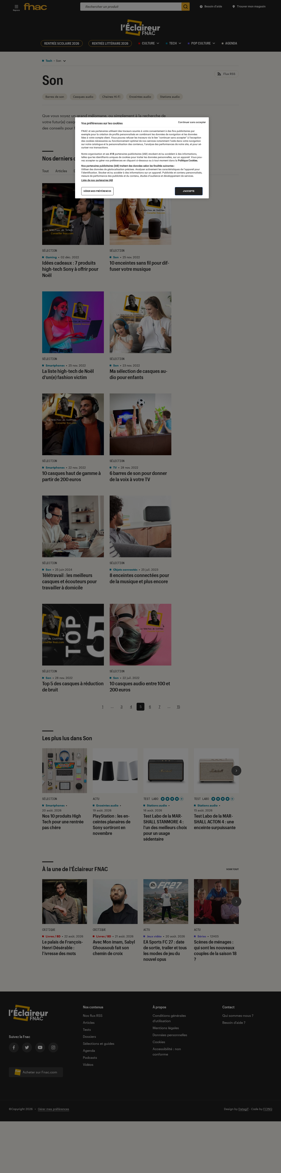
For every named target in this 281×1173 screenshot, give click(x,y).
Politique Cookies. (187, 160)
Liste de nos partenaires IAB (97, 180)
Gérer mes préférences (97, 191)
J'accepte (189, 191)
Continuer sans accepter (192, 122)
